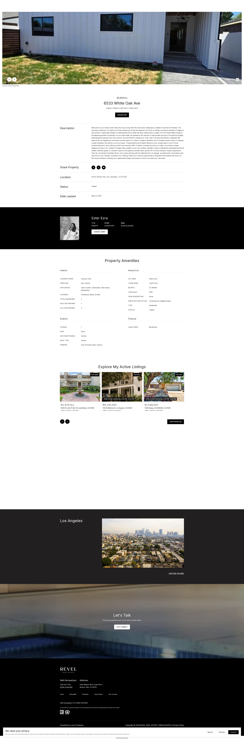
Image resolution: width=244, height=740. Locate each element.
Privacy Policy (178, 725)
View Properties (176, 422)
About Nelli (72, 694)
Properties (85, 694)
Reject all (210, 732)
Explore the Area (176, 573)
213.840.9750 (109, 226)
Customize (222, 732)
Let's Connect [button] (122, 627)
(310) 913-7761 (65, 685)
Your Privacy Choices (122, 738)
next (14, 79)
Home (62, 694)
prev (9, 79)
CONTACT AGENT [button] (100, 232)
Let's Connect (113, 694)
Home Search (98, 694)
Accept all (233, 732)
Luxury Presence (76, 725)
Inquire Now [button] (122, 115)
